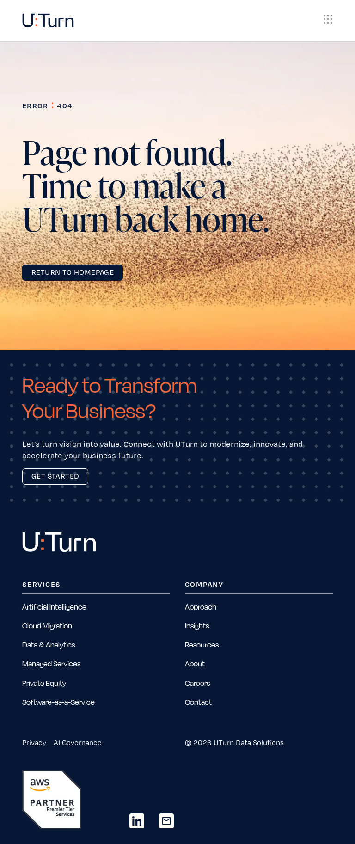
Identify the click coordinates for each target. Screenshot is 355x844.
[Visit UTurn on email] (166, 820)
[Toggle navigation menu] (328, 19)
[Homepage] (48, 20)
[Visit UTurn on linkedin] (136, 820)
